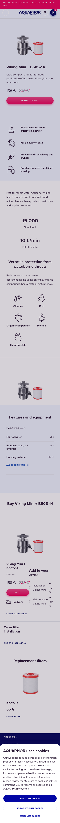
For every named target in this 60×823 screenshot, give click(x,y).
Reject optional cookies (30, 808)
